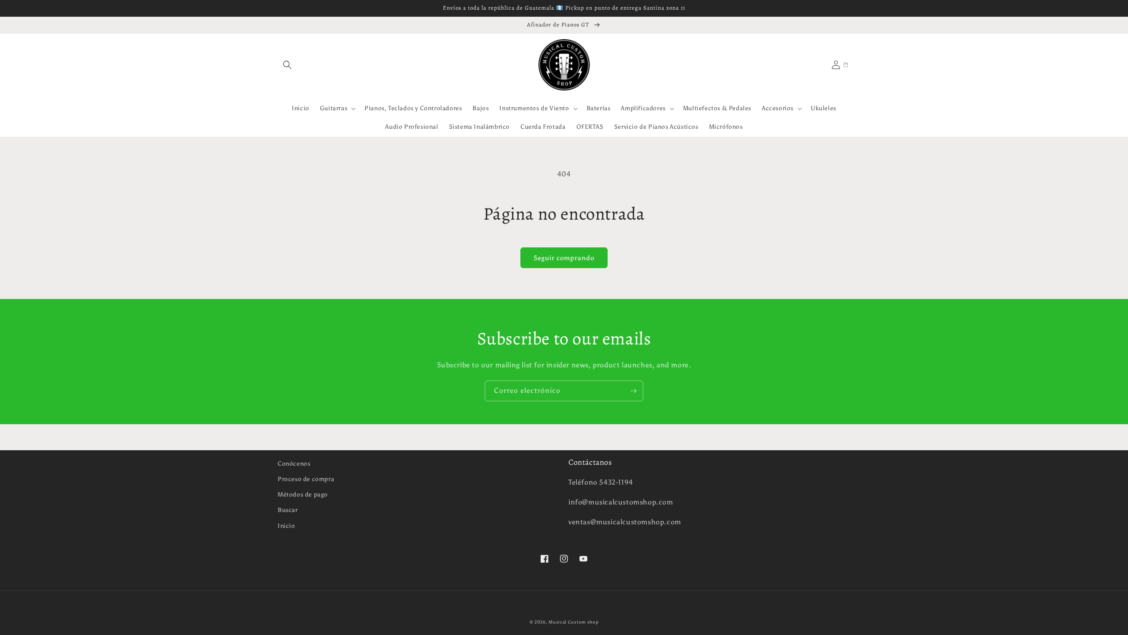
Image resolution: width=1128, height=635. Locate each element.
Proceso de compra (306, 479)
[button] (287, 65)
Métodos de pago (303, 494)
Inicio (286, 526)
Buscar (288, 510)
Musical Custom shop (573, 622)
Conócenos (294, 463)
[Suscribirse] (633, 391)
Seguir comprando (564, 258)
